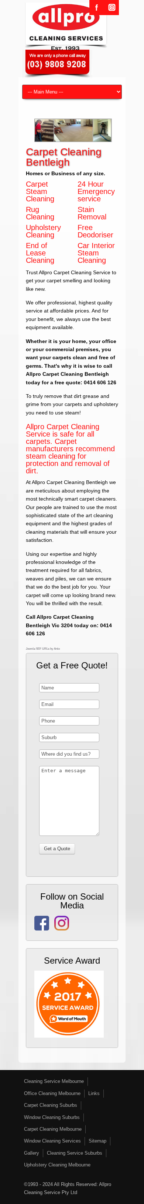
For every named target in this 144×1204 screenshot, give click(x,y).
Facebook (96, 7)
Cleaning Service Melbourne (54, 1081)
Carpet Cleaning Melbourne (53, 1129)
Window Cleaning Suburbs (52, 1117)
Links (94, 1093)
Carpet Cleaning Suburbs (50, 1105)
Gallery (31, 1153)
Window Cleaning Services (52, 1141)
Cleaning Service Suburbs (74, 1153)
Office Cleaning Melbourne (52, 1093)
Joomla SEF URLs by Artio (43, 648)
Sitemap (97, 1141)
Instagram (111, 7)
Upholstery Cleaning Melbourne (57, 1165)
